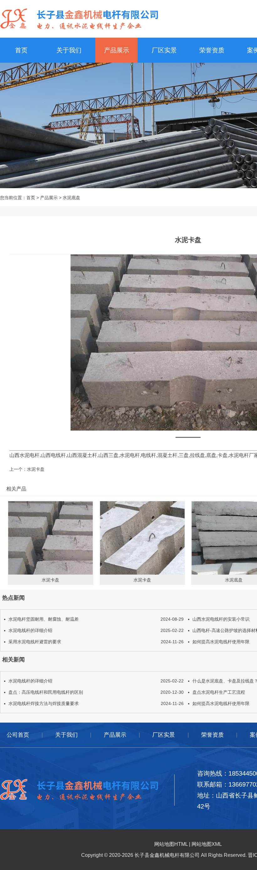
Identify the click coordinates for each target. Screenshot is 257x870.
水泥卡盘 (36, 469)
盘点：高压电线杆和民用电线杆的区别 (96, 692)
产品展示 (116, 50)
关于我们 (68, 50)
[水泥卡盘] (50, 538)
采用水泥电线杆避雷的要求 (96, 641)
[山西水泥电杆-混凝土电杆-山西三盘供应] (79, 18)
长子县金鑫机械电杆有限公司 (167, 855)
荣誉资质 (211, 50)
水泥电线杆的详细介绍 (96, 630)
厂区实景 (164, 50)
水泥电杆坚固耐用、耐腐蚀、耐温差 (96, 619)
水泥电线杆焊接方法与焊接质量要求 (96, 703)
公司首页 (18, 735)
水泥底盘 (71, 197)
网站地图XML (206, 844)
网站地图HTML (171, 844)
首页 (21, 50)
